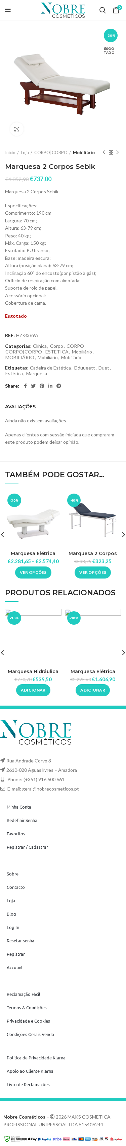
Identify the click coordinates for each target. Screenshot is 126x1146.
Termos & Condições (27, 1007)
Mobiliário (84, 152)
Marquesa (36, 373)
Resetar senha (20, 940)
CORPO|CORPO (51, 152)
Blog (11, 914)
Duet (103, 368)
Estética (14, 373)
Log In (13, 927)
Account (15, 967)
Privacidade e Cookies (28, 1021)
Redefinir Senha (22, 820)
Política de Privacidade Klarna (36, 1057)
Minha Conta (19, 807)
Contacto (16, 887)
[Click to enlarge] (17, 129)
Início (10, 152)
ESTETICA (57, 351)
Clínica (40, 346)
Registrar (16, 954)
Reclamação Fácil (23, 994)
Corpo (56, 346)
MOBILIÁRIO (19, 357)
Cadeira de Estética (50, 368)
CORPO (75, 346)
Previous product (104, 152)
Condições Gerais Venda (30, 1034)
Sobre (12, 873)
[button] (33, 690)
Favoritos (16, 833)
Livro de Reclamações (28, 1084)
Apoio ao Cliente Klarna (30, 1071)
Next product (117, 152)
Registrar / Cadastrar (27, 847)
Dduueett (84, 368)
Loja (25, 152)
